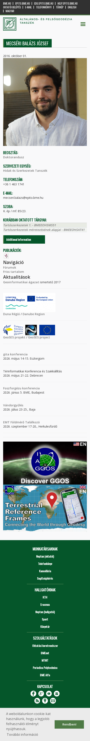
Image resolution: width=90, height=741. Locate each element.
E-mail (28, 7)
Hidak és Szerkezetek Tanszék (25, 171)
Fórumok (9, 267)
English (72, 7)
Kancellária (45, 571)
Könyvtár (45, 626)
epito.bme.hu (22, 3)
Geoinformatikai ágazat (21, 282)
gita (6, 354)
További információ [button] (22, 734)
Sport (45, 619)
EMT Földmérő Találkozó (21, 422)
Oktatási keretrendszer (45, 645)
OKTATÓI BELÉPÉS (12, 7)
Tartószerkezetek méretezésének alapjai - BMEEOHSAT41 (44, 230)
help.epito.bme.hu (68, 3)
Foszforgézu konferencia (21, 388)
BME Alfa (45, 675)
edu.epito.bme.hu (43, 3)
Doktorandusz (13, 157)
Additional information (18, 239)
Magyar (10, 11)
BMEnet (45, 653)
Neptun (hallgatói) (45, 612)
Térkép (60, 7)
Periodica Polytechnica (45, 667)
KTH (45, 597)
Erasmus (45, 604)
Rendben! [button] (69, 724)
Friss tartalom (13, 272)
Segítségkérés (45, 578)
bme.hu (7, 3)
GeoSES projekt (14, 337)
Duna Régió (11, 314)
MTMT (45, 660)
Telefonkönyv (44, 7)
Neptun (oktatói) (45, 556)
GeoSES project (39, 337)
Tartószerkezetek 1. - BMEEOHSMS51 (29, 225)
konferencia (18, 354)
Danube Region (34, 314)
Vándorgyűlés (13, 405)
